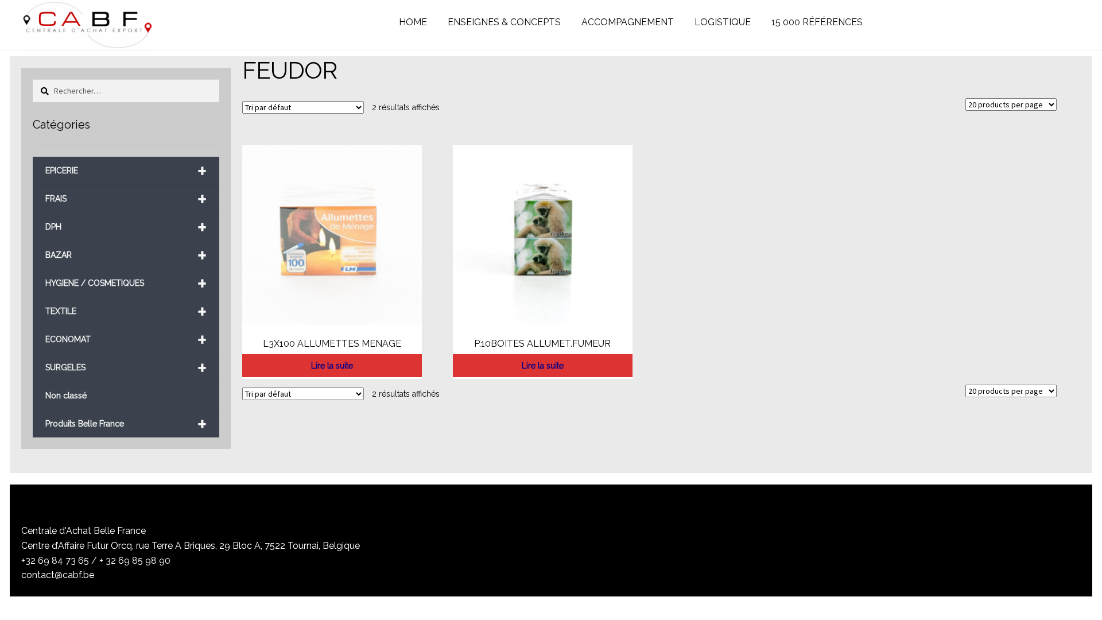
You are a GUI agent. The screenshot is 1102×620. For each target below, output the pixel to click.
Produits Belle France (126, 423)
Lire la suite (332, 365)
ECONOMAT (126, 339)
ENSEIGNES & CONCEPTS (504, 22)
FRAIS (126, 198)
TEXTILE (126, 311)
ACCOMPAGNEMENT (627, 22)
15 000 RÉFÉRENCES (817, 22)
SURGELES (126, 367)
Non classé (66, 395)
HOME (413, 22)
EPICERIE (126, 170)
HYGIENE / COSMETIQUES (126, 283)
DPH (126, 227)
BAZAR (126, 255)
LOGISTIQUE (722, 22)
